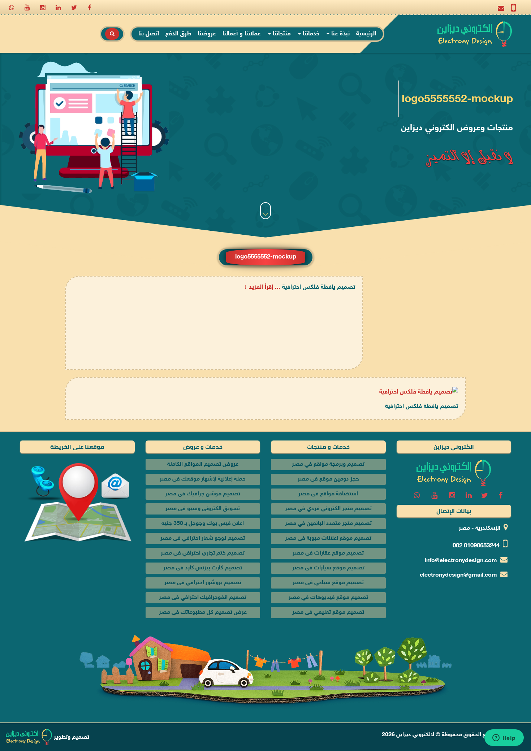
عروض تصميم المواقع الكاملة (202, 464)
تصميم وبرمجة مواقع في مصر (328, 464)
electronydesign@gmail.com (458, 575)
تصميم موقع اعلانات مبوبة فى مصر (328, 538)
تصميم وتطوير (70, 737)
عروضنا (207, 34)
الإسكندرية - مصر (479, 528)
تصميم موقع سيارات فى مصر (328, 568)
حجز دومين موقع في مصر (328, 479)
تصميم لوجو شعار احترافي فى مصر (202, 538)
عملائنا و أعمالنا (242, 34)
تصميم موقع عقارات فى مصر (328, 553)
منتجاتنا (281, 34)
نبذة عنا (339, 34)
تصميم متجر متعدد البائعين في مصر (328, 523)
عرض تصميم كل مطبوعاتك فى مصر (203, 612)
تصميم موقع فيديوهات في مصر (328, 597)
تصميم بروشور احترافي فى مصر (202, 582)
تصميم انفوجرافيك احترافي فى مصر (202, 597)
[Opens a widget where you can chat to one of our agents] (504, 738)
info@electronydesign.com (461, 560)
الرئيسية (366, 34)
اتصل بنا (148, 34)
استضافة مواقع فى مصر (328, 494)
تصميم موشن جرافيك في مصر (202, 494)
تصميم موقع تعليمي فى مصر (328, 612)
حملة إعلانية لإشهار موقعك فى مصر (203, 479)
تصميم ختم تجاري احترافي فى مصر (203, 553)
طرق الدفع (178, 34)
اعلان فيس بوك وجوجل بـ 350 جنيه (202, 523)
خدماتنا (310, 34)
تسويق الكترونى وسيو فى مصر (202, 508)
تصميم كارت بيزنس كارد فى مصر (202, 568)
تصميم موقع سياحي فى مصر (328, 582)
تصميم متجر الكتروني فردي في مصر (328, 508)
